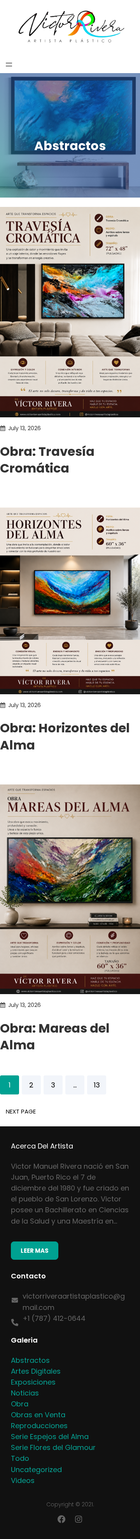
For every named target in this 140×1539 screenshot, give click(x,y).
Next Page (21, 1111)
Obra (19, 1404)
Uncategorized (36, 1469)
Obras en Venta (38, 1415)
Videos (23, 1480)
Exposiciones (33, 1382)
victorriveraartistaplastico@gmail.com (74, 1301)
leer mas (35, 1251)
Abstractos (30, 1360)
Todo (20, 1458)
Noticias (25, 1393)
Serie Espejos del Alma (50, 1436)
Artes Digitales (36, 1371)
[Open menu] (9, 64)
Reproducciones (39, 1425)
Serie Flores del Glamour (53, 1447)
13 (97, 1085)
